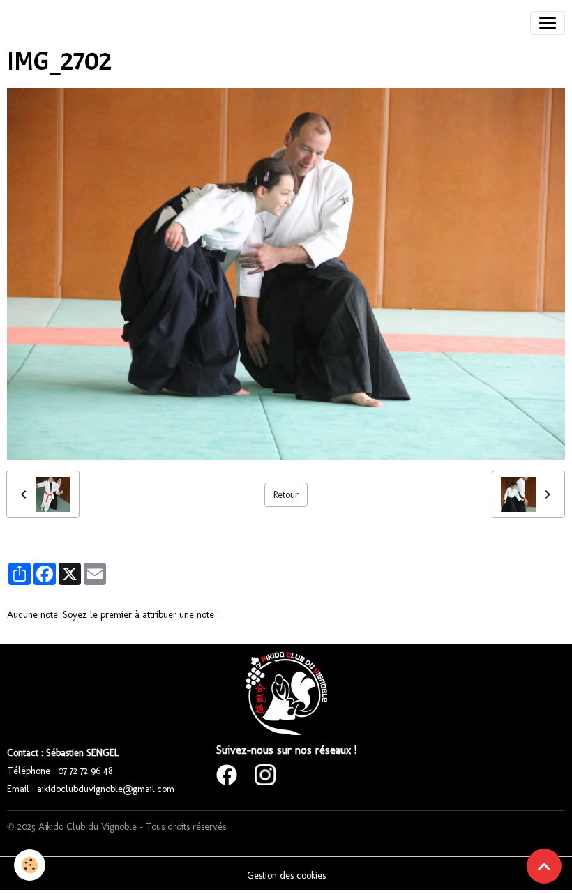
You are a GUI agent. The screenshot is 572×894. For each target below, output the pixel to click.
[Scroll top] (544, 866)
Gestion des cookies (286, 875)
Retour (286, 495)
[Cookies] (29, 865)
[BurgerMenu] (547, 23)
